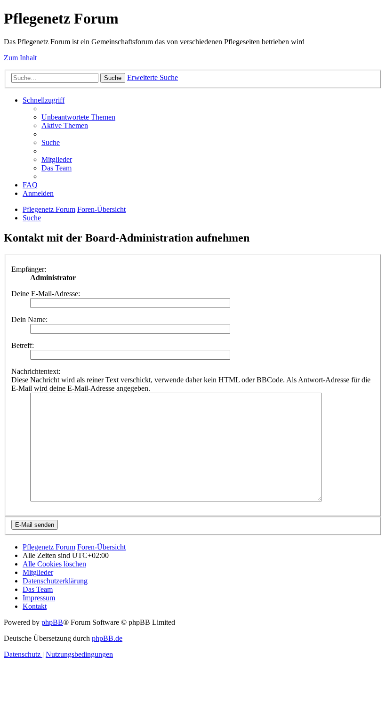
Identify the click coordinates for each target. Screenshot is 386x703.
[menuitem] (78, 117)
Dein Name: (29, 319)
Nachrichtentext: (35, 371)
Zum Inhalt (20, 58)
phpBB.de (107, 638)
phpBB (52, 622)
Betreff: (22, 345)
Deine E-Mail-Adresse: (45, 294)
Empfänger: (28, 269)
